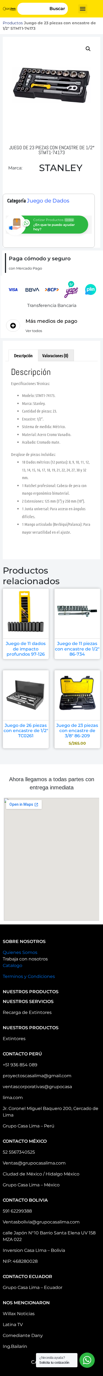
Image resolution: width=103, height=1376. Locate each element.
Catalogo (12, 965)
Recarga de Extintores (27, 1012)
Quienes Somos (20, 952)
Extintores (14, 1038)
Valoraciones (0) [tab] (55, 355)
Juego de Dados (48, 201)
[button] (82, 8)
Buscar (57, 8)
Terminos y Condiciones (29, 976)
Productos (13, 23)
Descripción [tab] (23, 355)
